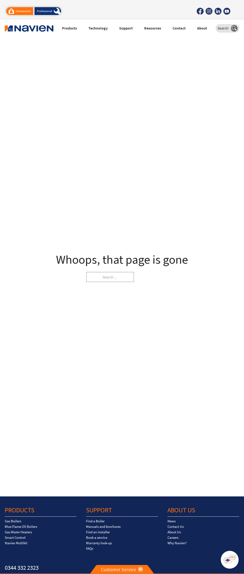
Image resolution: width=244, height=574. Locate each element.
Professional (44, 11)
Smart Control (15, 537)
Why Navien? (177, 543)
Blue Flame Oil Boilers (21, 527)
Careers (173, 537)
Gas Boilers (13, 521)
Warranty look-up (99, 543)
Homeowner (23, 11)
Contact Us (176, 527)
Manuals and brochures (103, 527)
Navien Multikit (16, 543)
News (172, 521)
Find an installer (98, 532)
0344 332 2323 (22, 567)
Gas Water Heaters (18, 532)
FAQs (89, 548)
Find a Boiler (95, 521)
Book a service (96, 537)
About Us (174, 532)
